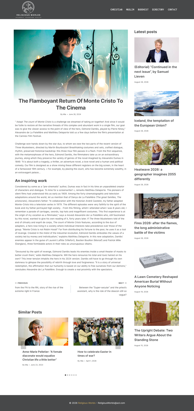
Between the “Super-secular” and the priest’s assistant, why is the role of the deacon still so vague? (101, 289)
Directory (158, 9)
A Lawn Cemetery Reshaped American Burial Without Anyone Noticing (156, 281)
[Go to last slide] (23, 345)
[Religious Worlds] (28, 9)
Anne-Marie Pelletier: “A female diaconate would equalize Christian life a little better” (42, 355)
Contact (172, 9)
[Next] (118, 345)
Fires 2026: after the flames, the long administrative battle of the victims (156, 227)
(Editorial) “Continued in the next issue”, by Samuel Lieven (155, 71)
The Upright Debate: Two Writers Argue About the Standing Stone (153, 335)
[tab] (65, 375)
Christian (116, 9)
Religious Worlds (87, 403)
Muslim (130, 9)
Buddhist (143, 9)
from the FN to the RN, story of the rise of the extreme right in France (39, 287)
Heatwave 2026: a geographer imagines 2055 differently (155, 174)
